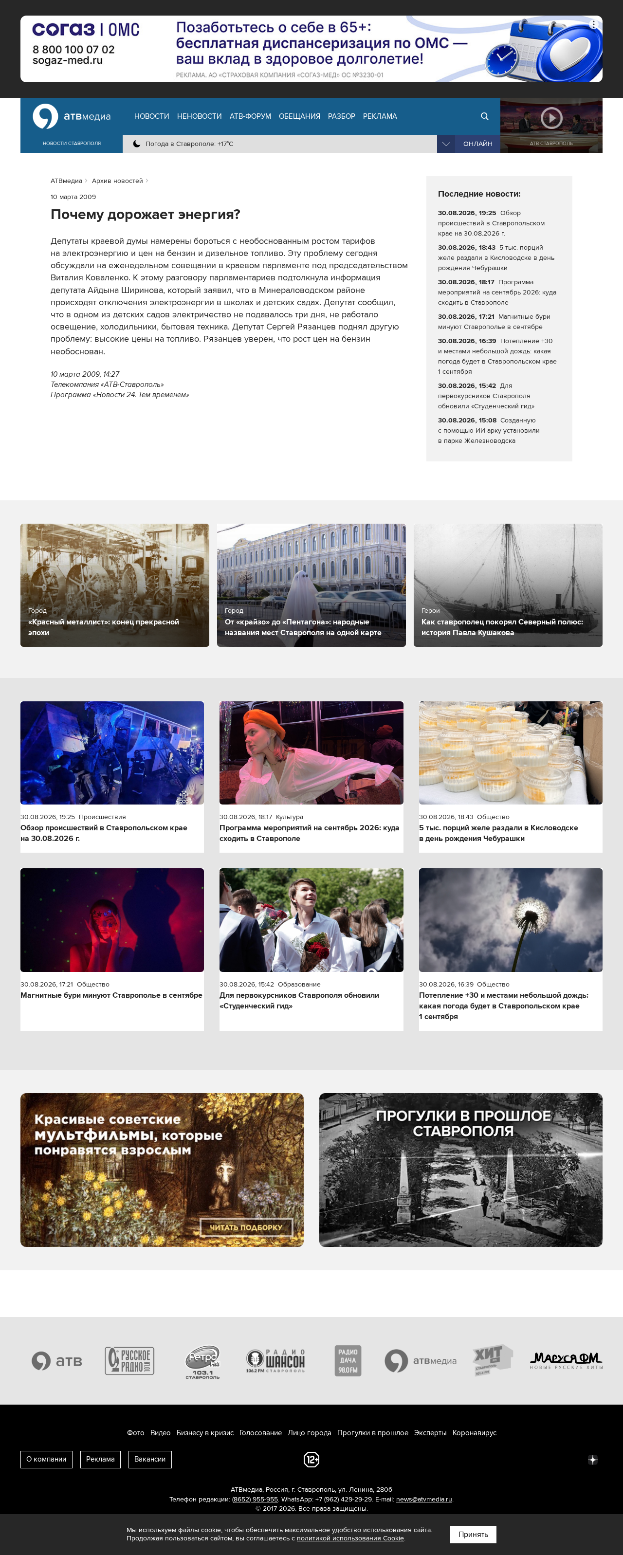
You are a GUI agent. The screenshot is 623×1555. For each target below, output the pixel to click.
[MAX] (528, 1459)
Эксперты (430, 1432)
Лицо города (309, 1432)
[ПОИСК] (485, 116)
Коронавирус (474, 1432)
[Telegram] (485, 1459)
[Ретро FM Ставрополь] (202, 1360)
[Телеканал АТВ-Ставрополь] (56, 1360)
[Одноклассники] (507, 1459)
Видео (160, 1432)
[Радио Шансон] (275, 1360)
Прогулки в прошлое (372, 1432)
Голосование (260, 1432)
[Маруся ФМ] (566, 1360)
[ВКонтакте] (464, 1459)
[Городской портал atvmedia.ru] (421, 1360)
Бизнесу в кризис (205, 1432)
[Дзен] (593, 1459)
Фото (136, 1432)
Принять (473, 1534)
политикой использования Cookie (350, 1538)
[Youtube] (550, 1459)
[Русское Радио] (129, 1360)
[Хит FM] (493, 1360)
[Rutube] (571, 1459)
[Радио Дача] (348, 1360)
